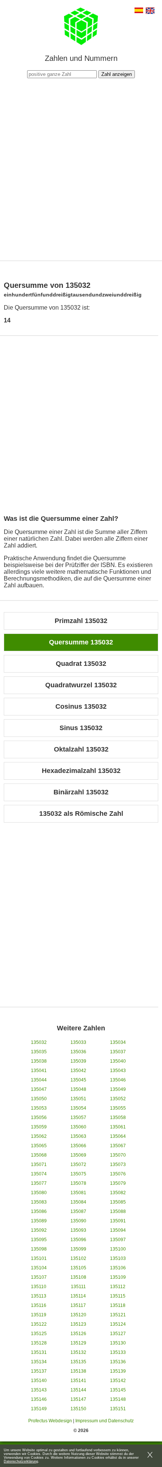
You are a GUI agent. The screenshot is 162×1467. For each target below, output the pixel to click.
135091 (118, 1221)
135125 (39, 1333)
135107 (39, 1277)
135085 (118, 1202)
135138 (78, 1371)
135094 (118, 1230)
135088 (118, 1211)
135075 (78, 1174)
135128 (39, 1343)
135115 (117, 1296)
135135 (78, 1361)
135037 (118, 1051)
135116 (38, 1305)
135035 (39, 1051)
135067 (118, 1145)
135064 (118, 1136)
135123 (78, 1324)
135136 (118, 1361)
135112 (117, 1286)
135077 (39, 1183)
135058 (118, 1117)
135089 (39, 1221)
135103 (118, 1258)
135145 (118, 1390)
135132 (78, 1352)
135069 (78, 1155)
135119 (38, 1314)
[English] (150, 11)
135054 (78, 1108)
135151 (118, 1408)
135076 (118, 1174)
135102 (78, 1258)
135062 (39, 1136)
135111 (78, 1286)
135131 (39, 1352)
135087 (78, 1211)
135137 (39, 1371)
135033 (78, 1042)
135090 (78, 1221)
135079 (118, 1183)
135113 (38, 1296)
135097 (118, 1239)
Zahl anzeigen (116, 74)
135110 (38, 1286)
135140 (39, 1380)
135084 (78, 1202)
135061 (118, 1127)
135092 (39, 1230)
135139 (118, 1371)
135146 (39, 1399)
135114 (78, 1296)
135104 (39, 1267)
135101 (39, 1258)
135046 (118, 1080)
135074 (39, 1174)
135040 (118, 1061)
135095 (39, 1239)
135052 (118, 1098)
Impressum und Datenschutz (104, 1420)
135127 (118, 1333)
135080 (39, 1192)
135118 (117, 1305)
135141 (78, 1380)
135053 (39, 1108)
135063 (78, 1136)
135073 (118, 1164)
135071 (39, 1164)
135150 (78, 1408)
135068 (39, 1155)
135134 (39, 1361)
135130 (118, 1343)
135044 (39, 1080)
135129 (78, 1343)
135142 (118, 1380)
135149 (39, 1408)
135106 (118, 1267)
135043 (118, 1070)
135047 (39, 1089)
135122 (39, 1324)
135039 (78, 1061)
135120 (78, 1314)
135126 (78, 1333)
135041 (39, 1070)
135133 (118, 1352)
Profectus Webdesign (50, 1420)
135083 (39, 1202)
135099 (78, 1249)
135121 (118, 1314)
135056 (39, 1117)
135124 (118, 1324)
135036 (78, 1051)
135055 (118, 1108)
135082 (118, 1192)
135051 (78, 1098)
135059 (39, 1127)
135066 (78, 1145)
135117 (78, 1305)
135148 (118, 1399)
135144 (78, 1390)
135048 (78, 1089)
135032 (39, 1042)
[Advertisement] (81, 168)
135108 (78, 1277)
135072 (78, 1164)
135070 (118, 1155)
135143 (39, 1390)
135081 (78, 1192)
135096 (78, 1239)
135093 (78, 1230)
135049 (118, 1089)
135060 (78, 1127)
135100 (118, 1249)
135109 (118, 1277)
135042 (78, 1070)
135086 (39, 1211)
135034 (118, 1042)
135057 (78, 1117)
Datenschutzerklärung (21, 1461)
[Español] (138, 11)
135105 (78, 1267)
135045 (78, 1080)
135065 (39, 1145)
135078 (78, 1183)
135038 (39, 1061)
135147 (78, 1399)
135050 (39, 1098)
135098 (39, 1249)
